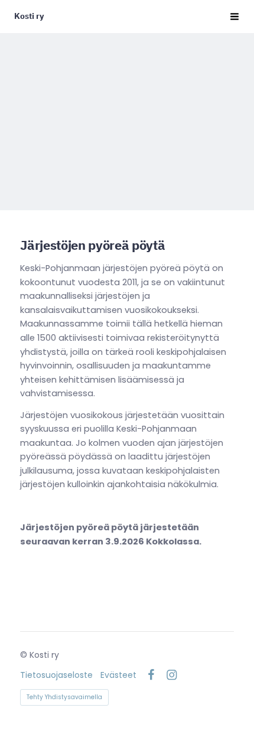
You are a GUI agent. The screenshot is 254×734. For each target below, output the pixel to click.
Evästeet (118, 675)
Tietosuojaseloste (56, 675)
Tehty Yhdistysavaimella (64, 697)
